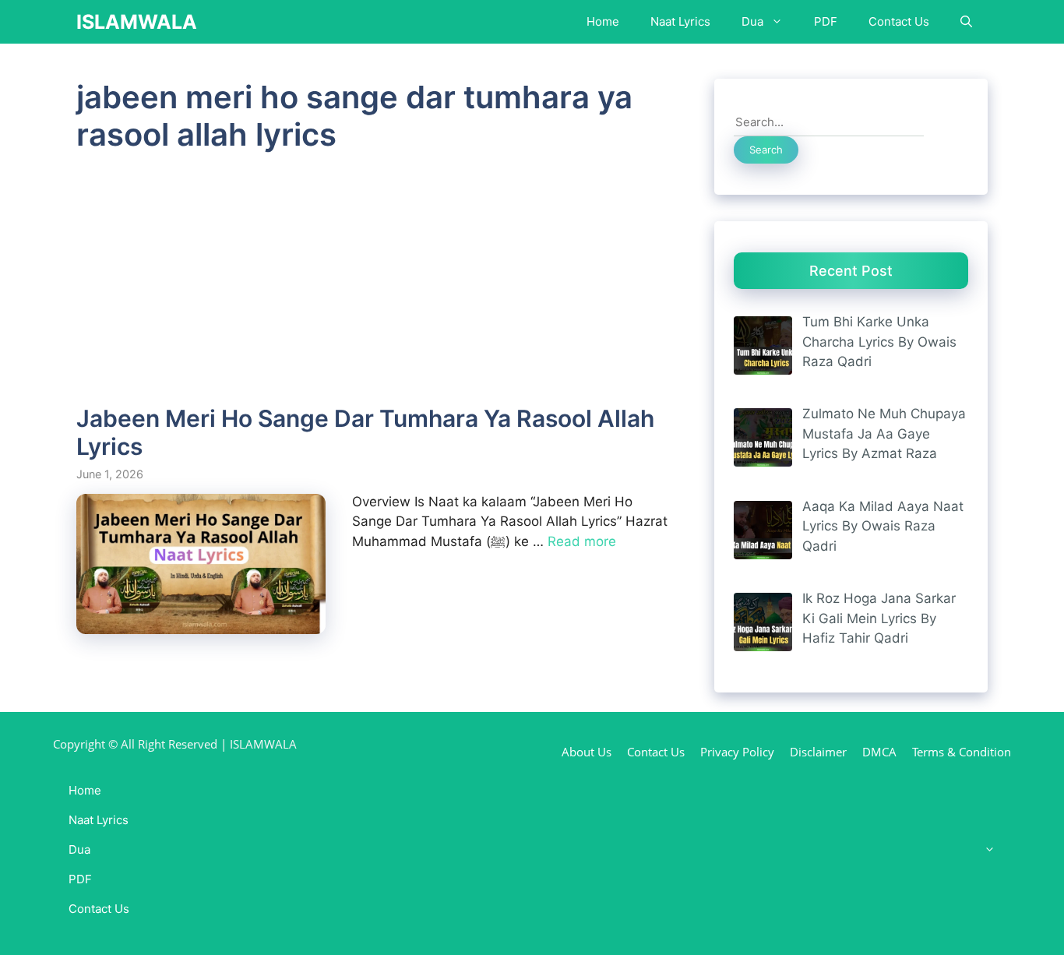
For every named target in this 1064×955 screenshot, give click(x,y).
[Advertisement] (375, 289)
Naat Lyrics (680, 21)
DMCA (879, 751)
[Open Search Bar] (966, 22)
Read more (582, 541)
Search (766, 149)
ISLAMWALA (136, 21)
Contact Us (898, 21)
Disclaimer (818, 751)
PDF (825, 21)
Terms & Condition (961, 751)
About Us (586, 751)
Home (603, 21)
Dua (752, 21)
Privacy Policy (737, 751)
